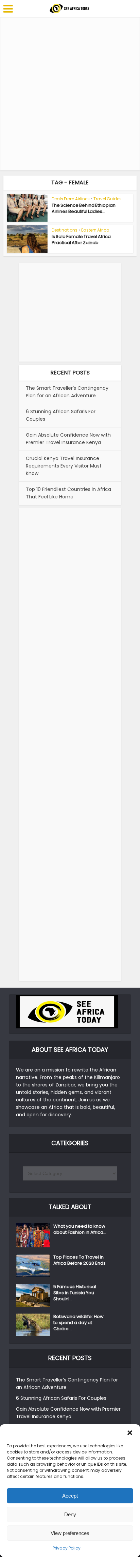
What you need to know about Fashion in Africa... (79, 1229)
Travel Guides (107, 199)
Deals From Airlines (71, 199)
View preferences (70, 1533)
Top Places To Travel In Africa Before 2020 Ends (79, 1260)
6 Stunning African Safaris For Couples (61, 1398)
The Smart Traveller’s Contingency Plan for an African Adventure (67, 392)
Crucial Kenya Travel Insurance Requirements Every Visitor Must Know (64, 466)
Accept (70, 1496)
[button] (129, 1432)
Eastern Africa (95, 230)
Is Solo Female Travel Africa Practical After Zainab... (81, 239)
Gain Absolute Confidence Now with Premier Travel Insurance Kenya (68, 439)
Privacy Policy (67, 1548)
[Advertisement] (70, 94)
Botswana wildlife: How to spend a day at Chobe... (78, 1323)
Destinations (64, 230)
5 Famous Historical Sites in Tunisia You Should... (74, 1293)
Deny (70, 1514)
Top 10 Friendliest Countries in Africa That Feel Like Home (68, 493)
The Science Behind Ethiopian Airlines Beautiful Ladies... (84, 208)
